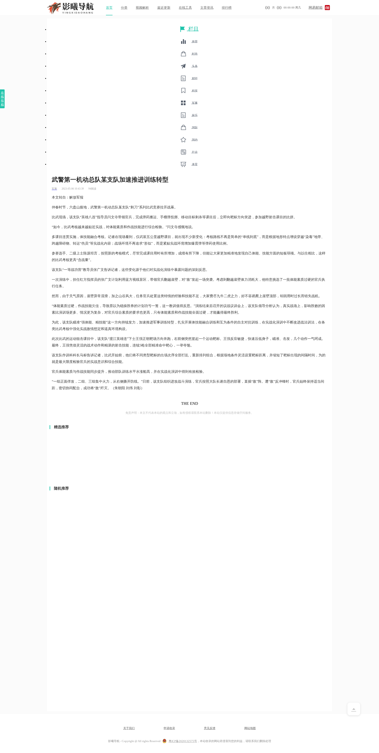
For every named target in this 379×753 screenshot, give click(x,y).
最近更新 (163, 7)
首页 (109, 7)
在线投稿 (2, 98)
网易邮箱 (316, 7)
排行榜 (227, 7)
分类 (124, 7)
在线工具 (185, 7)
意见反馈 (209, 728)
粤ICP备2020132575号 (183, 741)
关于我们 (129, 728)
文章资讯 (206, 7)
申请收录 (169, 728)
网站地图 (250, 728)
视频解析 (142, 7)
